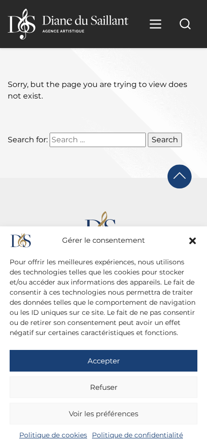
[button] (192, 241)
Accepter (104, 360)
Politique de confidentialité (137, 435)
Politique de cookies (53, 435)
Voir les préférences (103, 413)
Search (165, 139)
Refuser (103, 387)
